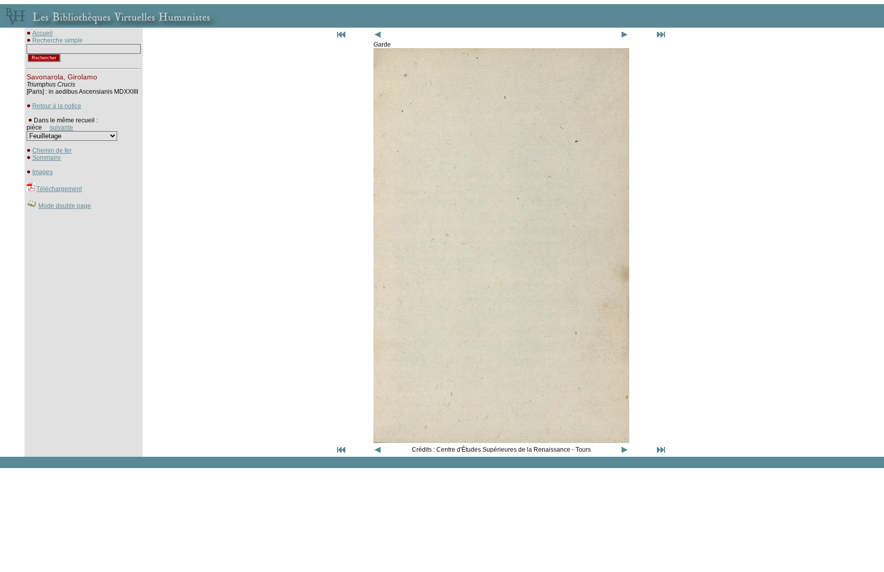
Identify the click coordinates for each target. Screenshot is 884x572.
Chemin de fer (52, 150)
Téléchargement (59, 189)
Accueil (42, 33)
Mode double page (64, 205)
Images (42, 172)
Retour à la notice (56, 106)
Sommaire (46, 157)
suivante (61, 127)
